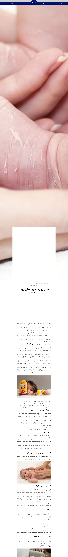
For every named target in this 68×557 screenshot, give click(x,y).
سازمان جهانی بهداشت (44, 447)
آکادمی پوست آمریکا (43, 496)
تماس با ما (9, 0)
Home (50, 283)
